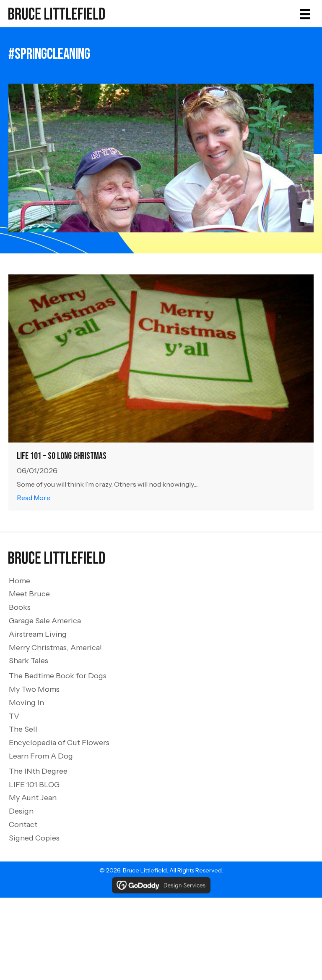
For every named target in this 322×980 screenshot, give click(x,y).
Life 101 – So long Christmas (61, 456)
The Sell (23, 729)
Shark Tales (28, 660)
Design (21, 811)
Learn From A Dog (41, 756)
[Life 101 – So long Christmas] (161, 358)
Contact (23, 824)
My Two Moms (34, 689)
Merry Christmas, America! (55, 647)
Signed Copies (34, 838)
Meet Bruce (29, 593)
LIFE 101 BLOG (34, 784)
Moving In (26, 702)
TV (14, 716)
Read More (33, 497)
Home (19, 580)
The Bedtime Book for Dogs (57, 675)
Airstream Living (38, 634)
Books (20, 607)
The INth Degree (38, 771)
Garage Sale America (45, 620)
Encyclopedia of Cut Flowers (59, 742)
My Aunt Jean (33, 797)
